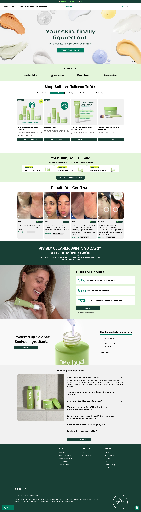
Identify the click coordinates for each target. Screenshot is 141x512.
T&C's (107, 462)
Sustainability (87, 455)
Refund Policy (110, 465)
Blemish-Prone (84, 93)
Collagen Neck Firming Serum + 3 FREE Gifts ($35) (82, 128)
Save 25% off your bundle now (70, 177)
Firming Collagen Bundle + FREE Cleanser (28, 128)
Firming (71, 93)
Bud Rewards (64, 465)
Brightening (99, 93)
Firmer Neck (84, 237)
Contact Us (109, 468)
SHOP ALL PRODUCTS (79, 439)
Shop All (62, 452)
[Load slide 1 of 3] (132, 61)
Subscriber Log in (65, 459)
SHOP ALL (70, 148)
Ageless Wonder (50, 127)
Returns (108, 459)
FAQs (107, 452)
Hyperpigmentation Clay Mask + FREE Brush (109, 128)
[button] (6, 6)
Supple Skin (31, 232)
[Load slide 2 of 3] (134, 61)
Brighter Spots (58, 233)
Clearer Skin (111, 237)
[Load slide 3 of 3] (137, 61)
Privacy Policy (110, 455)
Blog (83, 452)
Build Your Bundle (65, 455)
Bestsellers (57, 93)
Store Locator (64, 462)
